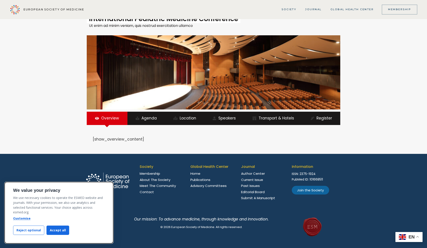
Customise (21, 218)
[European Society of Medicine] (15, 9)
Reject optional (28, 230)
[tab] (107, 118)
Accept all (58, 230)
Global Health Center (352, 9)
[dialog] (58, 213)
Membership (399, 9)
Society (289, 9)
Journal (313, 9)
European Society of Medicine (53, 9)
